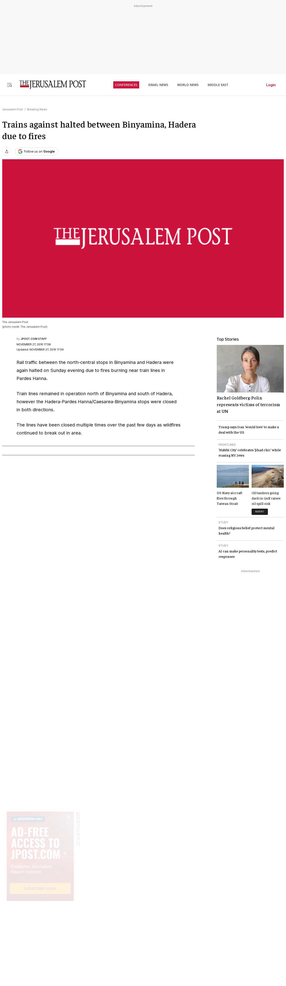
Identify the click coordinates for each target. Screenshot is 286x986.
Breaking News (37, 109)
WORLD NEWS (188, 85)
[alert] (40, 934)
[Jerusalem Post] (49, 85)
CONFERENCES (126, 85)
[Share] (6, 151)
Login (271, 85)
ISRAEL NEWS (158, 85)
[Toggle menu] (9, 85)
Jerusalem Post (12, 109)
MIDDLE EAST (218, 85)
